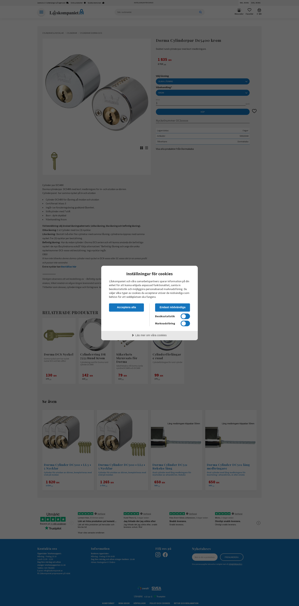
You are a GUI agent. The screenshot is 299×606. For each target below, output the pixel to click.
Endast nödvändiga (172, 307)
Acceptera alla (126, 307)
